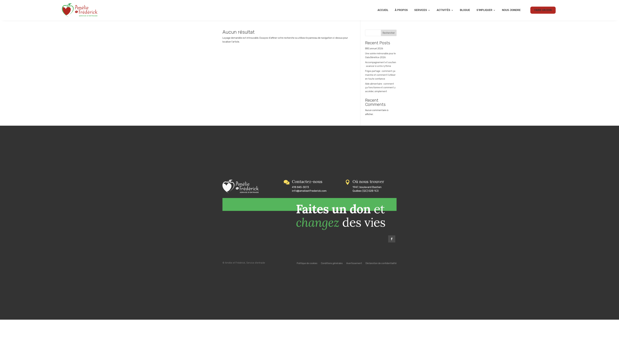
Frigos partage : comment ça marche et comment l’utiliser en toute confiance (380, 75)
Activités (443, 10)
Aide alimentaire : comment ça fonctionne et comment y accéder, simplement (380, 87)
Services (420, 10)
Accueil (383, 10)
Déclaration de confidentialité (381, 263)
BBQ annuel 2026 (374, 48)
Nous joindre (511, 10)
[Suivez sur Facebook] (391, 238)
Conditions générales (332, 263)
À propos (401, 10)
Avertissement (354, 263)
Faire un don (543, 10)
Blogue (465, 10)
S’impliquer (484, 10)
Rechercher (389, 33)
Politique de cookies (307, 263)
